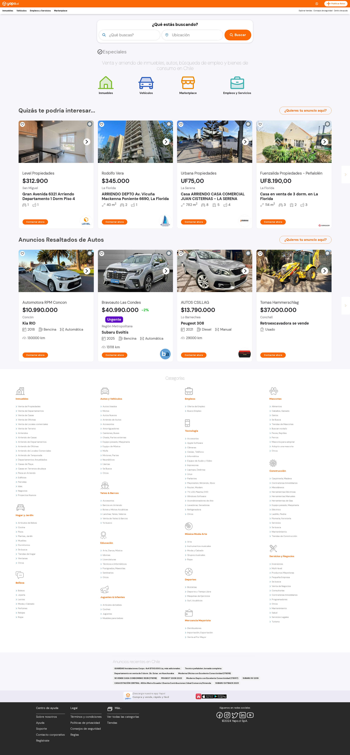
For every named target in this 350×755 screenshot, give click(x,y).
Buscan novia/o (279, 428)
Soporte (41, 729)
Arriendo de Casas (27, 437)
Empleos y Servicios (40, 10)
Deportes (190, 579)
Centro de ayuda (341, 11)
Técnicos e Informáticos (115, 564)
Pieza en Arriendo (27, 473)
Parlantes (192, 478)
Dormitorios (24, 545)
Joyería (21, 594)
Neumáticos (109, 459)
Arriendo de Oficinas (28, 446)
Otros (21, 562)
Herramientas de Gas (282, 500)
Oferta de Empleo (196, 406)
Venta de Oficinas (27, 419)
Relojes (21, 612)
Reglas (74, 735)
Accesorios (108, 424)
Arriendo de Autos (112, 419)
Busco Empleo (194, 410)
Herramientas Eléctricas (284, 491)
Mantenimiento (279, 531)
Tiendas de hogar (27, 554)
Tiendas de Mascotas (282, 424)
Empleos (190, 398)
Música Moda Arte (196, 534)
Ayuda (40, 723)
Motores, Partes (111, 455)
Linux (189, 474)
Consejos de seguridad (322, 11)
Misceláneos (278, 487)
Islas (20, 486)
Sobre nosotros (46, 717)
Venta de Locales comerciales (33, 424)
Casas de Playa (25, 464)
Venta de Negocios (281, 586)
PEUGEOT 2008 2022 (171, 678)
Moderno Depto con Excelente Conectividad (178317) (212, 678)
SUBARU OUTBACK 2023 (227, 683)
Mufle (105, 450)
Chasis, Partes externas (114, 437)
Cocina (21, 527)
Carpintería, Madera (282, 478)
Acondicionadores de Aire (200, 500)
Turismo (276, 621)
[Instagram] (227, 715)
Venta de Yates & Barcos (115, 518)
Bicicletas (192, 587)
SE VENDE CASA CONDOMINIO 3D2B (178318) (135, 678)
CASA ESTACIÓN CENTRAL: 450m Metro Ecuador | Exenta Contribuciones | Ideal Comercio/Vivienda (162, 683)
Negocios (22, 490)
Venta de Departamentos (31, 410)
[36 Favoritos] (22, 124)
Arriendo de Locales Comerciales (34, 450)
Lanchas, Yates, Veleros (114, 514)
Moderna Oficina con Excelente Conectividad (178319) (204, 673)
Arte (189, 541)
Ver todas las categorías (123, 717)
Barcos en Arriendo (112, 505)
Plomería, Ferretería (281, 518)
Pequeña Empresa (281, 577)
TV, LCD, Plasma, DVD (197, 491)
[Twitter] (235, 715)
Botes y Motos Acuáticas (115, 509)
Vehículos (22, 10)
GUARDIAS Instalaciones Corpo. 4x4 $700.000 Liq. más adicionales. (147, 668)
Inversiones (277, 564)
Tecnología (191, 431)
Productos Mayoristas (283, 572)
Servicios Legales (280, 617)
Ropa (20, 617)
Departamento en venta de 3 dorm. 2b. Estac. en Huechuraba (144, 673)
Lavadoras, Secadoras (198, 505)
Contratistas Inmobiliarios (285, 483)
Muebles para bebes (113, 618)
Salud (274, 612)
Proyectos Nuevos (27, 495)
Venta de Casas (26, 415)
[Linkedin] (242, 715)
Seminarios (108, 572)
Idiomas (106, 555)
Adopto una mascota (282, 446)
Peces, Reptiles (279, 433)
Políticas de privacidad (85, 723)
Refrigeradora (194, 509)
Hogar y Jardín (24, 515)
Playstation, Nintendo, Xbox (201, 483)
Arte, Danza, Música (112, 550)
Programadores (279, 599)
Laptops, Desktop (196, 469)
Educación (106, 543)
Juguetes (107, 613)
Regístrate (42, 741)
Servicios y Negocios (281, 556)
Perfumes (22, 608)
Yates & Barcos (109, 493)
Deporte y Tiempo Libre (199, 591)
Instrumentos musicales (199, 546)
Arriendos (23, 433)
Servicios (276, 522)
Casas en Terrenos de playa (32, 468)
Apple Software (195, 443)
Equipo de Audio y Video (199, 460)
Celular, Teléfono (195, 451)
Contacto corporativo (50, 735)
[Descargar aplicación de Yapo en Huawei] (198, 696)
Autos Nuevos (110, 415)
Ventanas (23, 558)
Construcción (277, 471)
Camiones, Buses (111, 433)
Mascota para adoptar (283, 441)
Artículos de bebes (112, 604)
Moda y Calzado (26, 603)
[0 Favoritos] (260, 124)
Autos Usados (110, 406)
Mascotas (275, 398)
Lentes (21, 599)
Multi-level (277, 568)
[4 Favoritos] (101, 124)
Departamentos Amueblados (32, 459)
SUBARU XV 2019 (251, 678)
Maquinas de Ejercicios (198, 596)
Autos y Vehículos (111, 398)
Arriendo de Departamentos (32, 441)
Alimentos (277, 406)
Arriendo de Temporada (30, 455)
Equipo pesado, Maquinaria (116, 441)
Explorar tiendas (305, 11)
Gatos (275, 415)
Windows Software (196, 496)
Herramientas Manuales (283, 496)
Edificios (22, 477)
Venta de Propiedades (29, 406)
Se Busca (107, 468)
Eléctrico (276, 509)
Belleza (20, 582)
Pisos (20, 531)
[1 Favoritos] (180, 124)
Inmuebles (7, 10)
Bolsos (21, 590)
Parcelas (22, 481)
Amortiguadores (111, 428)
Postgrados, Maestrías (114, 568)
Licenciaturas (109, 559)
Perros (275, 437)
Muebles (22, 540)
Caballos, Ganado (280, 410)
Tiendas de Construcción (284, 536)
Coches (106, 609)
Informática (193, 456)
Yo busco (107, 522)
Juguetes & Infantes (112, 597)
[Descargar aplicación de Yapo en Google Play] (220, 696)
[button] (86, 141)
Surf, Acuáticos (194, 600)
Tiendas (112, 723)
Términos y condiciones (86, 717)
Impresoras (193, 465)
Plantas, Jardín (25, 536)
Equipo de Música (111, 446)
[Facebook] (219, 715)
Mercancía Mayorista (198, 620)
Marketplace (60, 10)
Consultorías (278, 590)
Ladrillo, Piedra (279, 514)
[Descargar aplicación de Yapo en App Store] (208, 696)
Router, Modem (195, 487)
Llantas (106, 464)
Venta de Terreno (27, 428)
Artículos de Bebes (27, 522)
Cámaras (191, 447)
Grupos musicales (196, 555)
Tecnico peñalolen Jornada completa (203, 668)
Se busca (22, 549)
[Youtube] (250, 715)
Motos (106, 410)
